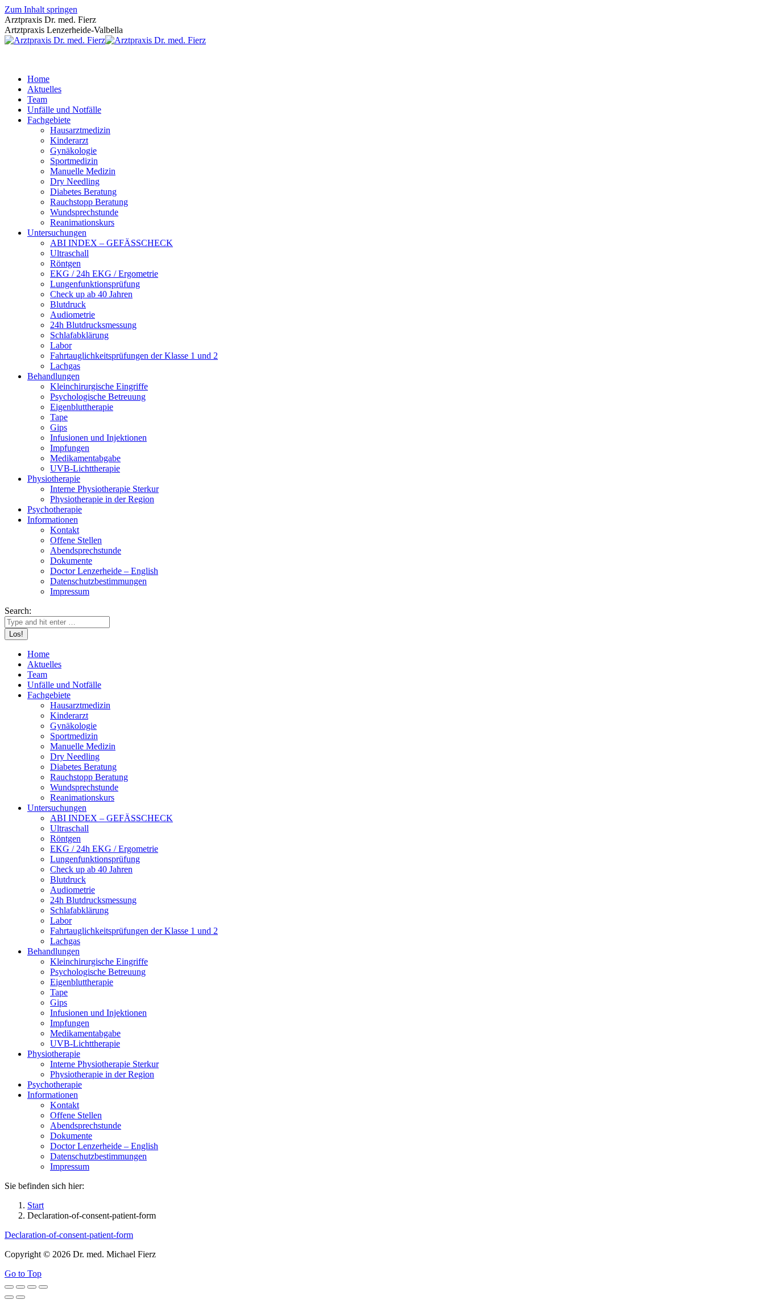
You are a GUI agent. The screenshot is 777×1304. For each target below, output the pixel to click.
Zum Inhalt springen (41, 9)
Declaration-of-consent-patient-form (69, 1235)
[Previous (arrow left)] (9, 1297)
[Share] (20, 1287)
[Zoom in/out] (43, 1287)
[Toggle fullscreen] (31, 1287)
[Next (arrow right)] (20, 1297)
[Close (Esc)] (9, 1287)
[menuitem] (38, 79)
